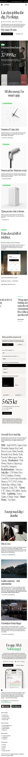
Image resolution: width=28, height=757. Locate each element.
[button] (14, 258)
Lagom (5, 369)
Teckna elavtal (7, 413)
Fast (7, 344)
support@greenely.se (6, 702)
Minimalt (6, 365)
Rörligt (20, 344)
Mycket (5, 372)
